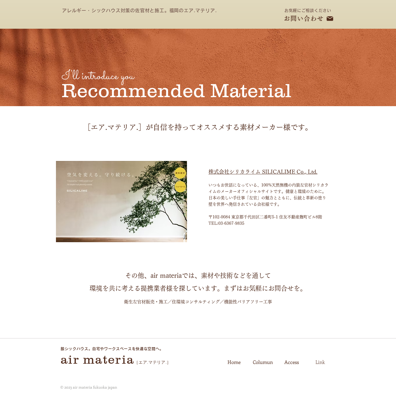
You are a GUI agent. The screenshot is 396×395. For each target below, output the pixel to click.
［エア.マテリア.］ (152, 362)
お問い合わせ (304, 18)
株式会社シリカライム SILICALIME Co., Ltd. (262, 171)
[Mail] (330, 18)
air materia (97, 359)
